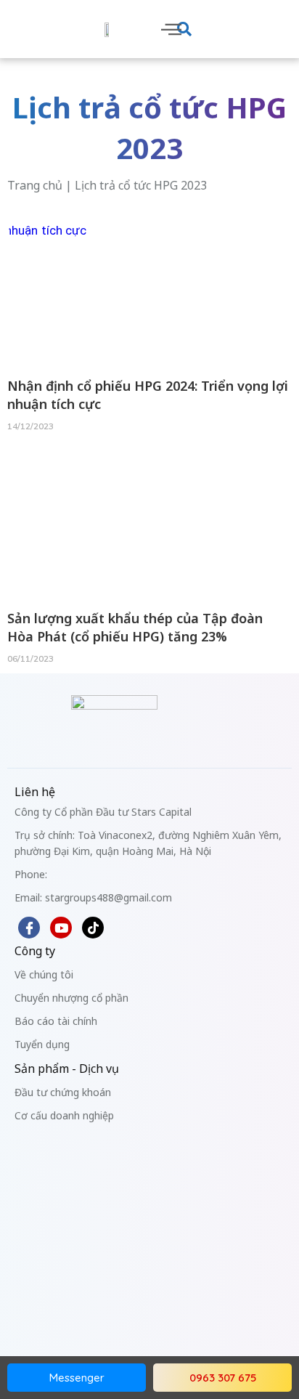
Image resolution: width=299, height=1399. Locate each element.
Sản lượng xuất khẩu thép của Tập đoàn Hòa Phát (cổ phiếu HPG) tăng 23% (135, 627)
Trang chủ (34, 185)
